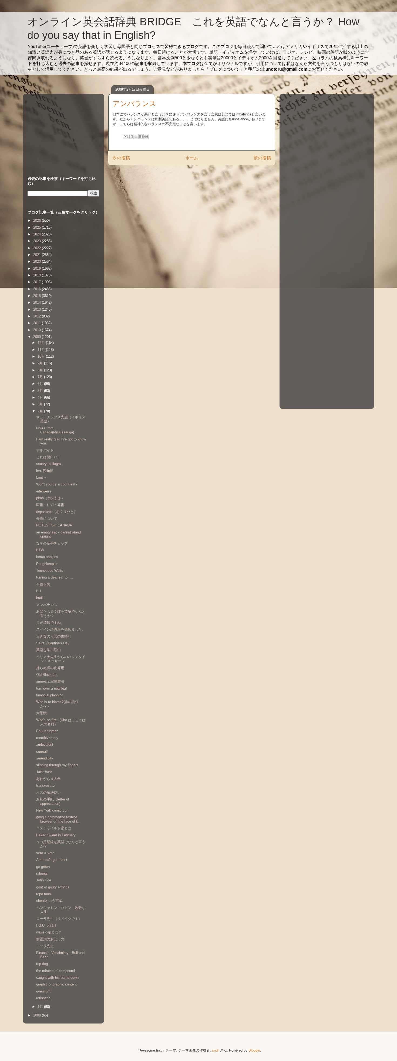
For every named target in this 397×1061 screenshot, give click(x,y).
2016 (37, 289)
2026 (37, 220)
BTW (40, 550)
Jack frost (44, 772)
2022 (37, 248)
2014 (37, 302)
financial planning (49, 695)
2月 (41, 411)
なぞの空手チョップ (52, 543)
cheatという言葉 (49, 901)
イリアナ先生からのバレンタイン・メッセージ (60, 659)
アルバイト (45, 450)
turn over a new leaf (51, 688)
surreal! (42, 751)
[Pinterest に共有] (146, 136)
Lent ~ (41, 477)
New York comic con (52, 810)
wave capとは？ (49, 932)
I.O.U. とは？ (46, 925)
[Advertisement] (61, 129)
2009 (37, 337)
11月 (42, 350)
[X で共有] (136, 136)
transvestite (45, 785)
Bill (38, 591)
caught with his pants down (57, 978)
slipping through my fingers (57, 765)
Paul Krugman (47, 731)
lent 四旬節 (44, 471)
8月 (41, 370)
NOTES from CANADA (54, 525)
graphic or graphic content (56, 984)
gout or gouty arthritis (52, 887)
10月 (42, 356)
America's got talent (51, 860)
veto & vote (45, 853)
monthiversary (47, 738)
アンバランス (46, 605)
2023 (37, 241)
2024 (37, 234)
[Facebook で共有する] (141, 136)
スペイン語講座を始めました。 (60, 629)
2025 (37, 227)
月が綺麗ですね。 (50, 623)
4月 (41, 397)
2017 (37, 282)
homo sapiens (47, 557)
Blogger (254, 1050)
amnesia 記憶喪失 (50, 681)
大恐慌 (41, 713)
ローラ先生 (45, 946)
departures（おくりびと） (56, 512)
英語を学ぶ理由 (48, 650)
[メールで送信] (125, 136)
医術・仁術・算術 (50, 505)
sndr (215, 1050)
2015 (37, 296)
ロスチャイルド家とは (53, 828)
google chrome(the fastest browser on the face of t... (58, 819)
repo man (43, 894)
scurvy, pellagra (48, 464)
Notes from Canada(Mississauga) (55, 430)
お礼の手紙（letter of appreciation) (52, 801)
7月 (41, 377)
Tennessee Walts (49, 571)
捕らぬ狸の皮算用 (50, 668)
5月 (41, 391)
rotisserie (45, 998)
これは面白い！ (48, 457)
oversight (43, 991)
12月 (42, 343)
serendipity (44, 758)
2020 (37, 261)
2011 (37, 323)
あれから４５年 (48, 779)
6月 (41, 384)
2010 (37, 330)
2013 (37, 309)
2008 (37, 1015)
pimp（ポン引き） (50, 498)
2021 (37, 255)
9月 (41, 363)
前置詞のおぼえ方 (50, 939)
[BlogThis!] (130, 136)
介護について (46, 518)
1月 (41, 1007)
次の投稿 (121, 158)
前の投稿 (262, 158)
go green (43, 867)
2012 (37, 316)
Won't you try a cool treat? (56, 484)
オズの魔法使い (48, 792)
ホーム (191, 158)
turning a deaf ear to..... (54, 577)
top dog (42, 964)
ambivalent (44, 744)
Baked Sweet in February (56, 835)
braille (40, 598)
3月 (41, 404)
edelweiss (44, 491)
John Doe (43, 880)
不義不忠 (43, 584)
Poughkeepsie (47, 564)
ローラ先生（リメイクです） (59, 919)
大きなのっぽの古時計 (53, 636)
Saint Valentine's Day (52, 643)
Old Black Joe (47, 675)
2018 (37, 275)
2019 (37, 268)
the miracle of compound (55, 971)
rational (42, 873)
